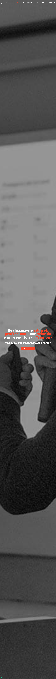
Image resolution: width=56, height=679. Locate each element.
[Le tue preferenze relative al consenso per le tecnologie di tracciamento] (1, 677)
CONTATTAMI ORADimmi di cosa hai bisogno (28, 349)
